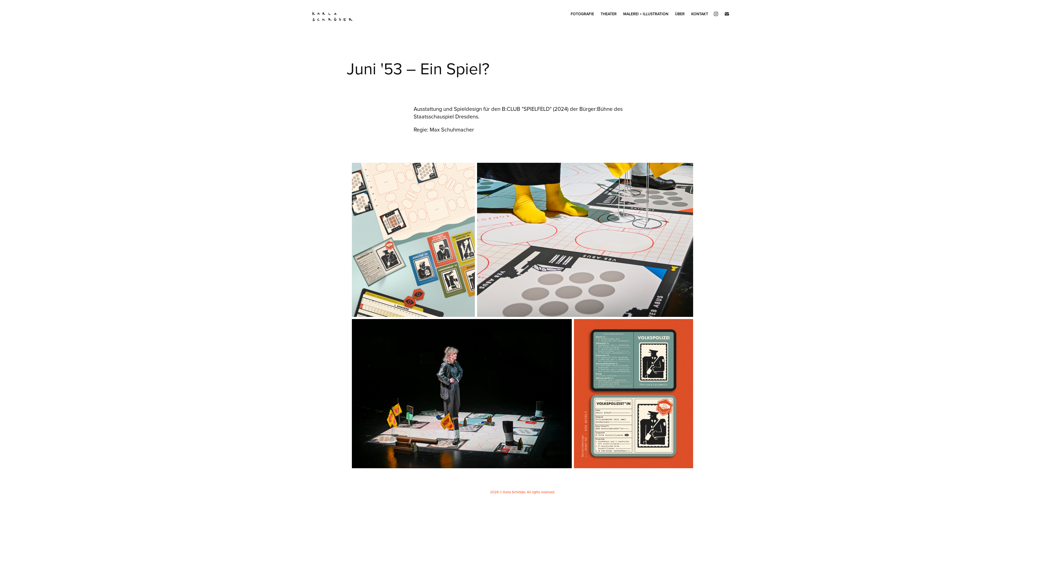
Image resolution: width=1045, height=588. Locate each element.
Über (680, 14)
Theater (609, 14)
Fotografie (582, 14)
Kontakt (699, 14)
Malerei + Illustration (645, 14)
